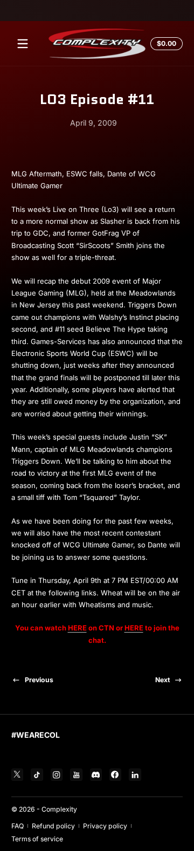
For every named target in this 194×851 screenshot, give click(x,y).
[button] (165, 44)
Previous (39, 680)
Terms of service (37, 839)
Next (162, 680)
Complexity (59, 809)
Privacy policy (105, 826)
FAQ (17, 826)
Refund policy (53, 826)
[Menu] (22, 43)
